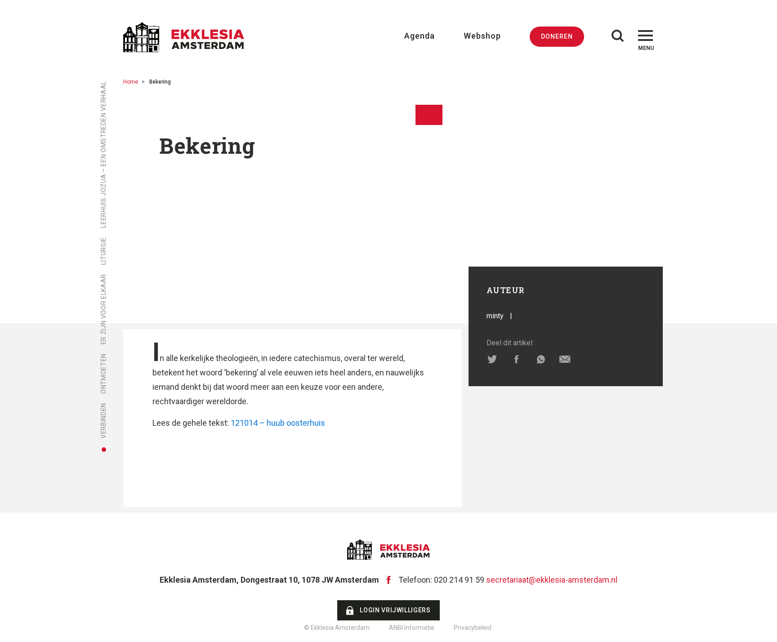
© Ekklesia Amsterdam (337, 627)
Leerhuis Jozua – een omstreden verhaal (103, 154)
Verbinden (103, 420)
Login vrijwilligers (395, 610)
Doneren (557, 36)
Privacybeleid (472, 627)
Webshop (482, 35)
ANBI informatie (411, 627)
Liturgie (103, 251)
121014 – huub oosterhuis (278, 423)
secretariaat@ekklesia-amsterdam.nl (551, 579)
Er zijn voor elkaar (103, 309)
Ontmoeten (103, 373)
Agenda (419, 35)
